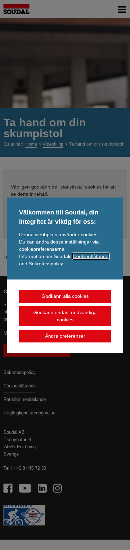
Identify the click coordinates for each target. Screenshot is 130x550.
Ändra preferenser (65, 336)
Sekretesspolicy (46, 263)
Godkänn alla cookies (65, 296)
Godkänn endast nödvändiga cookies (65, 316)
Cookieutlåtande (91, 256)
